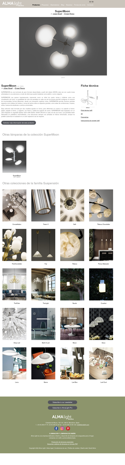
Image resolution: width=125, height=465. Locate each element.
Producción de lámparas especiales (62, 442)
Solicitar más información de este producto (18, 123)
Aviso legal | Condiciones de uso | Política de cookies (63, 448)
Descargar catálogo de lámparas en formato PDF (62, 444)
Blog (62, 5)
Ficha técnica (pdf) (86, 110)
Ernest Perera (69, 14)
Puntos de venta (79, 5)
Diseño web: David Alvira (88, 448)
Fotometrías (84, 117)
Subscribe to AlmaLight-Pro (62, 408)
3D (82, 114)
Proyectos (45, 5)
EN (92, 1)
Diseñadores (54, 5)
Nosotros (69, 5)
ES (90, 1)
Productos (36, 5)
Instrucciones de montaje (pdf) (90, 121)
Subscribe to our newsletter (62, 402)
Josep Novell (57, 14)
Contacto (90, 5)
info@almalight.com (83, 425)
